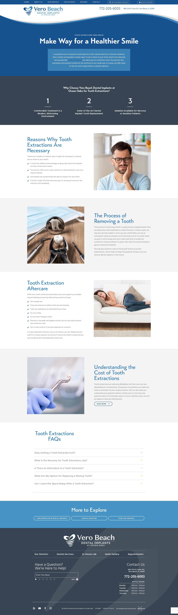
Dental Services (65, 554)
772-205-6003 (109, 9)
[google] (34, 608)
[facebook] (45, 608)
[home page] (43, 11)
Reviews (83, 2)
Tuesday (122, 588)
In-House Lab (89, 554)
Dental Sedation (89, 518)
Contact (96, 2)
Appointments (135, 554)
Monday (122, 585)
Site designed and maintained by (126, 608)
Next (74, 579)
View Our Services (126, 518)
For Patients (69, 2)
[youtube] (39, 608)
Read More (101, 404)
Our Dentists (41, 554)
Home (26, 2)
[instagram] (50, 608)
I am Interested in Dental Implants (51, 518)
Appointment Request (120, 2)
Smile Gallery (112, 554)
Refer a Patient (147, 2)
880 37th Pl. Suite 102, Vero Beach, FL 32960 (139, 9)
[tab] (35, 579)
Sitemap (98, 608)
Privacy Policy (108, 608)
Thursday (122, 593)
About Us (38, 2)
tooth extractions (75, 60)
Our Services (53, 2)
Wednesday (123, 591)
